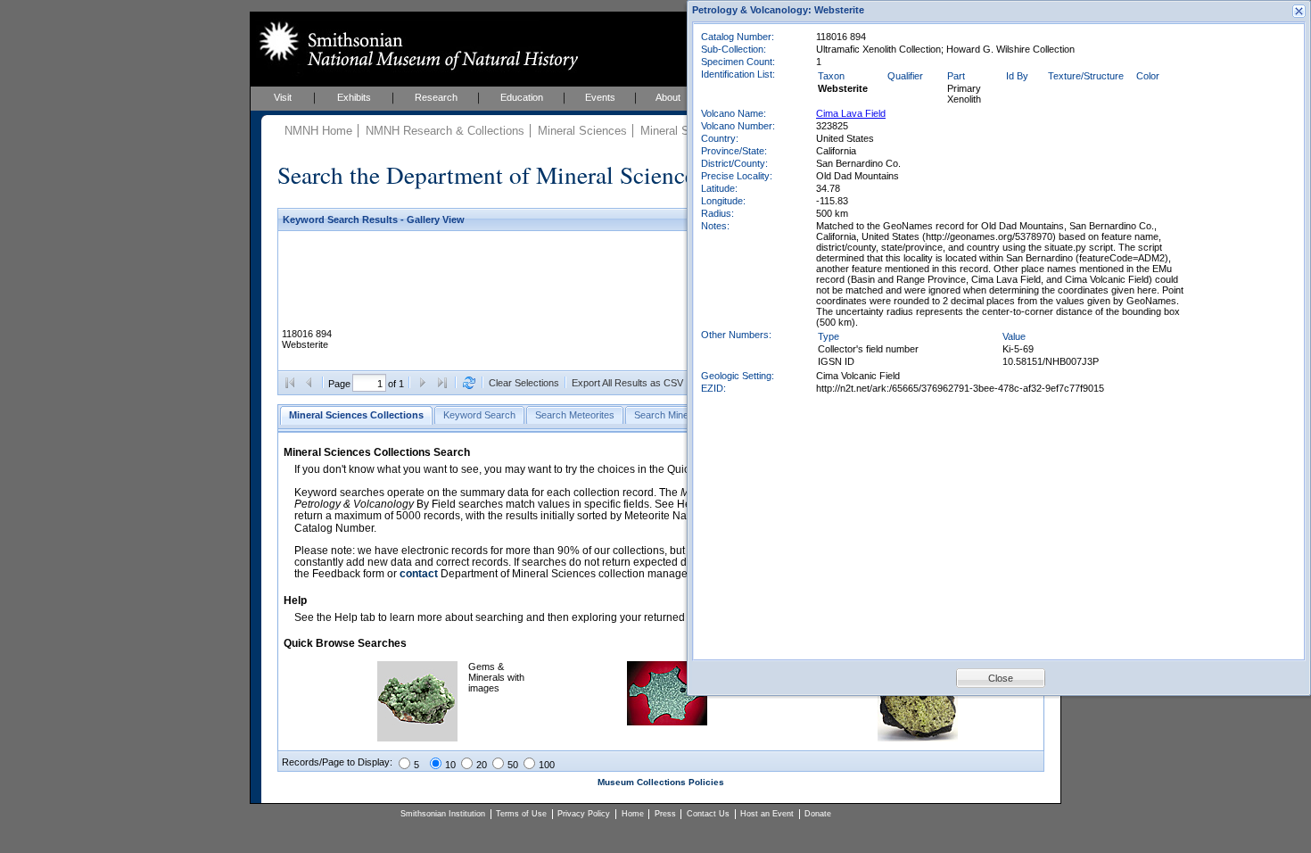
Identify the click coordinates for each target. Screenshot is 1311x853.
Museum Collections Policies (661, 782)
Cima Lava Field (851, 113)
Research (436, 97)
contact (419, 573)
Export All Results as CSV (627, 382)
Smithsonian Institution (442, 813)
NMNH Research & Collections (445, 130)
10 (450, 764)
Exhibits (354, 97)
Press (665, 813)
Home (633, 813)
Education (521, 97)
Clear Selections (524, 382)
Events (600, 97)
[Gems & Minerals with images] (417, 738)
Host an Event (767, 813)
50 (512, 764)
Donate (817, 813)
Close (1000, 678)
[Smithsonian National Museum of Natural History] (415, 45)
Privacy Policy (583, 813)
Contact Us (708, 813)
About (668, 97)
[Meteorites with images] (667, 721)
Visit (283, 97)
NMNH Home (318, 130)
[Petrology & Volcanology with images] (918, 738)
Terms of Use (521, 813)
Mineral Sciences (582, 130)
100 (547, 764)
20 (481, 764)
